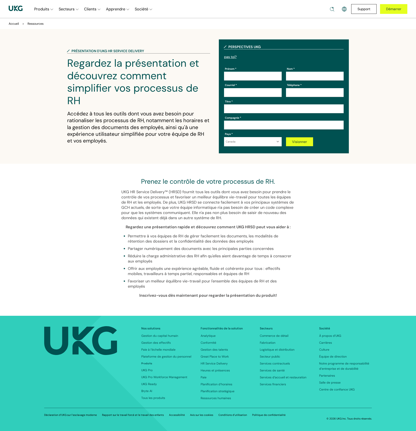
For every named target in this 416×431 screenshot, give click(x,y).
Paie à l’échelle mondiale (158, 350)
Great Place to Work (215, 356)
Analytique (208, 336)
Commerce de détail (274, 336)
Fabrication (267, 343)
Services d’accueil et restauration (283, 377)
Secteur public (270, 356)
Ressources (36, 24)
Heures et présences (215, 370)
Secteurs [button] (67, 9)
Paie (203, 377)
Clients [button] (90, 9)
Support (364, 9)
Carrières (325, 343)
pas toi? (230, 57)
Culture (324, 350)
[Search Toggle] (332, 9)
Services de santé (272, 370)
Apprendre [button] (115, 9)
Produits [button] (41, 9)
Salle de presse (330, 382)
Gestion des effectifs (156, 343)
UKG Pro (147, 370)
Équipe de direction (333, 356)
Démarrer (393, 9)
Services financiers (273, 384)
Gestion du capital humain (159, 336)
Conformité (208, 343)
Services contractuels (275, 363)
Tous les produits (153, 398)
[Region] (344, 9)
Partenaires (327, 376)
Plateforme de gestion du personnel (166, 356)
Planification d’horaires (216, 384)
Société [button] (141, 9)
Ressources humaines (216, 398)
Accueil (14, 24)
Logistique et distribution (277, 350)
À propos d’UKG (330, 336)
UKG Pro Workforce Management (164, 377)
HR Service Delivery (214, 363)
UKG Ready (149, 384)
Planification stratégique (217, 391)
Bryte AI (146, 391)
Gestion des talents (214, 350)
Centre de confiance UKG (337, 389)
